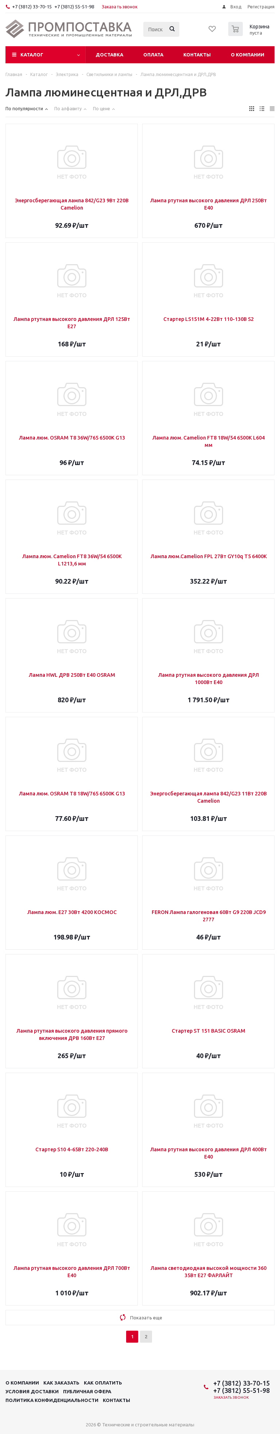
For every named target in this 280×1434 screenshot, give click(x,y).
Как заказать (61, 1382)
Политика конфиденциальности (51, 1400)
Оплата (153, 54)
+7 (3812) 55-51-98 (74, 6)
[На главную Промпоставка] (68, 29)
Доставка (109, 54)
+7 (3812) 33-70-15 (32, 6)
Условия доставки (32, 1391)
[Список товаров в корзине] (250, 34)
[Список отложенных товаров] (212, 31)
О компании (247, 54)
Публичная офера (87, 1391)
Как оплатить (103, 1382)
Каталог (31, 54)
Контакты (197, 54)
